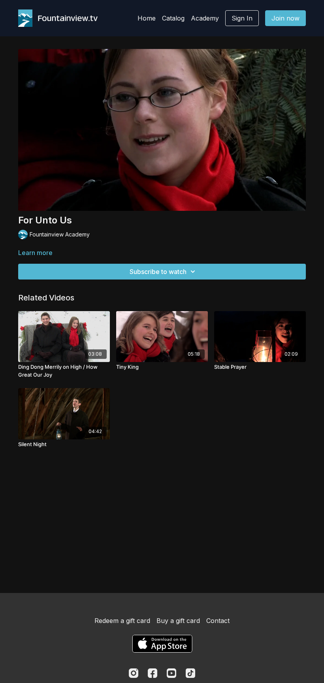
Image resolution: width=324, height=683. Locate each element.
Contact (218, 621)
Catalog (173, 18)
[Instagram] (133, 673)
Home (147, 18)
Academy (205, 18)
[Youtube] (171, 673)
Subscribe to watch (158, 272)
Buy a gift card (178, 621)
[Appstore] (162, 644)
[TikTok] (190, 673)
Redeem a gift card (122, 621)
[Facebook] (152, 673)
